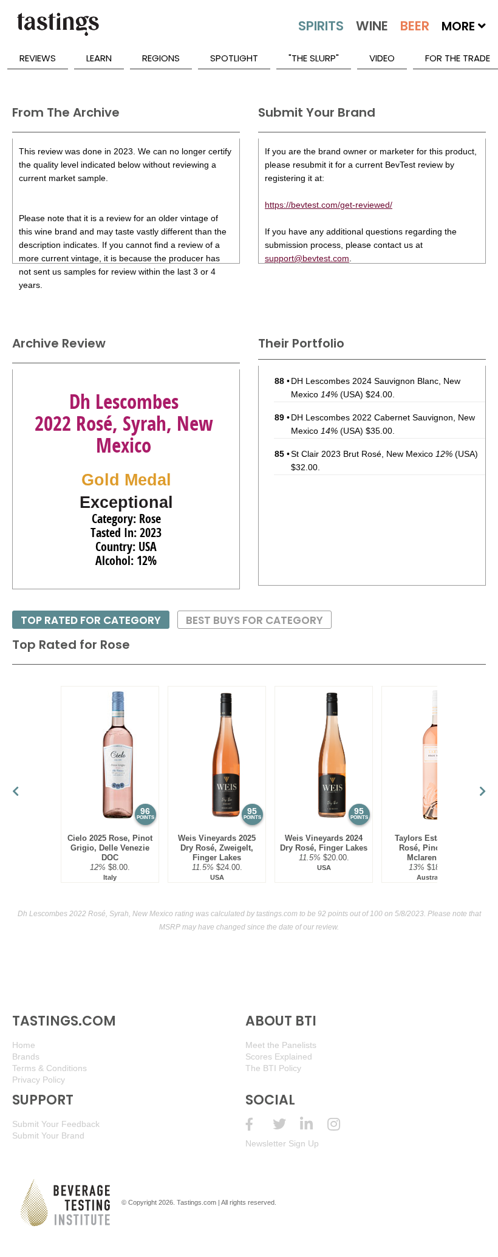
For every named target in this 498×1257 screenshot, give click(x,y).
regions (161, 58)
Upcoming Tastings (341, 1124)
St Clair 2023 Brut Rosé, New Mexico (371, 454)
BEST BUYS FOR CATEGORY (254, 620)
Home (23, 1045)
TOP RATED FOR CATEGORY (91, 620)
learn (99, 58)
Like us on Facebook (259, 1124)
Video (382, 58)
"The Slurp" (313, 58)
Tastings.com (196, 1202)
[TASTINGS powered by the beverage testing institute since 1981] (57, 30)
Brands (25, 1056)
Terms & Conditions (49, 1068)
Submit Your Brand (48, 1135)
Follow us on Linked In (313, 1124)
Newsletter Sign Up (282, 1143)
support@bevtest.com (307, 258)
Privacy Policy (38, 1079)
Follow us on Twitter (286, 1124)
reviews (37, 58)
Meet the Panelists (280, 1045)
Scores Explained (278, 1056)
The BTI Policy (273, 1068)
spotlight (234, 58)
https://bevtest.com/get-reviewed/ (328, 205)
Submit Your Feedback (56, 1124)
